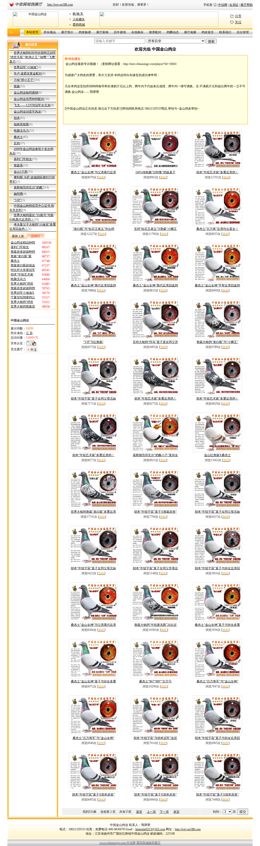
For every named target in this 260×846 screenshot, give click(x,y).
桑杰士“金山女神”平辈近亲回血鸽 (217, 285)
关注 (238, 22)
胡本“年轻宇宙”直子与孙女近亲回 (217, 568)
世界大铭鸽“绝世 (22, 283)
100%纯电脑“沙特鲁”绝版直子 (155, 172)
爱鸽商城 (79, 24)
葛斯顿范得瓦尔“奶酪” (29, 187)
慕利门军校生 (23, 159)
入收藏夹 (79, 19)
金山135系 (20, 172)
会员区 (233, 5)
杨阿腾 (18, 194)
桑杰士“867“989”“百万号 (155, 681)
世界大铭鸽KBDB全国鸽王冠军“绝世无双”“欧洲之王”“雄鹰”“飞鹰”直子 (32, 57)
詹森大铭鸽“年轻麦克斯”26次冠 (155, 625)
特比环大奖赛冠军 (23, 270)
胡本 (17, 118)
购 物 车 (78, 13)
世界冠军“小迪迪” (26, 67)
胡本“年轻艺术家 (22, 274)
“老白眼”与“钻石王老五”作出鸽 (93, 229)
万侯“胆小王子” (24, 80)
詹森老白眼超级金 (23, 265)
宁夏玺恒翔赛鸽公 (23, 297)
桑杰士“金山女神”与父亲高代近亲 (93, 172)
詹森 (17, 86)
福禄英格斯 (21, 124)
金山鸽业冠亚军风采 (27, 111)
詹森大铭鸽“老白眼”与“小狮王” (217, 342)
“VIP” (17, 200)
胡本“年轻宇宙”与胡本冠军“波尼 (155, 738)
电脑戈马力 (21, 130)
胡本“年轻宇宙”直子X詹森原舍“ (155, 511)
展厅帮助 (246, 5)
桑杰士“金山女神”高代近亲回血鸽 (93, 285)
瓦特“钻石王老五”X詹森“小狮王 (155, 229)
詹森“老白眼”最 (21, 256)
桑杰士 (18, 137)
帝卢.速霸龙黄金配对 (28, 73)
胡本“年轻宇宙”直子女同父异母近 (155, 568)
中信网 (222, 5)
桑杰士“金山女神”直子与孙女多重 (217, 625)
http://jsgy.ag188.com (60, 4)
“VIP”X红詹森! (93, 342)
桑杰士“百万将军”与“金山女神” (217, 681)
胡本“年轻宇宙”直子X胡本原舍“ (93, 794)
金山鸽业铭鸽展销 (26, 92)
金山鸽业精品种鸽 (23, 242)
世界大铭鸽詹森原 (23, 306)
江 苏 (29, 333)
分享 (238, 16)
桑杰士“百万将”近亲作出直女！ (217, 229)
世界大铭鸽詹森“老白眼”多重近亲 (93, 511)
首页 (139, 812)
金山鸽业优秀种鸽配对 (29, 99)
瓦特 (17, 143)
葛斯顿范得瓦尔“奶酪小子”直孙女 (155, 455)
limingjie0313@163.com (150, 829)
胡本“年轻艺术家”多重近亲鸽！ (217, 172)
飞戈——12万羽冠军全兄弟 (32, 105)
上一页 (151, 812)
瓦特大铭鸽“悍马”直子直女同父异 (155, 342)
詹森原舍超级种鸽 (23, 251)
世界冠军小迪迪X (22, 293)
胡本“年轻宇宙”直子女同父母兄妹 (93, 398)
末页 (176, 812)
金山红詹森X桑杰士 (217, 455)
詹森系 (18, 165)
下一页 (164, 812)
